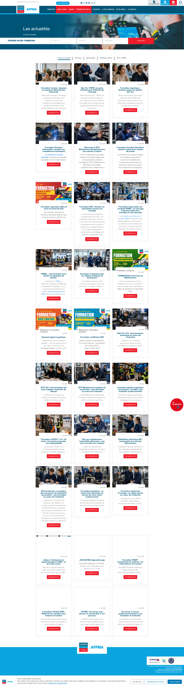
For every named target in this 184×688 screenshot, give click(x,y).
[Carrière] (173, 2)
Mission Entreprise (154, 4)
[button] (51, 9)
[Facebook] (86, 3)
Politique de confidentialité (57, 683)
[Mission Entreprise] (154, 2)
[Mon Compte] (165, 2)
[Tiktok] (94, 3)
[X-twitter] (84, 3)
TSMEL (58, 281)
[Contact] (180, 2)
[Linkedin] (89, 3)
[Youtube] (81, 3)
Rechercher (141, 41)
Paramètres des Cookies (155, 682)
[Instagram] (91, 3)
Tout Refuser (137, 682)
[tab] (64, 58)
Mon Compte (165, 4)
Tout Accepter (175, 682)
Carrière (173, 4)
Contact (180, 4)
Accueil (25, 35)
